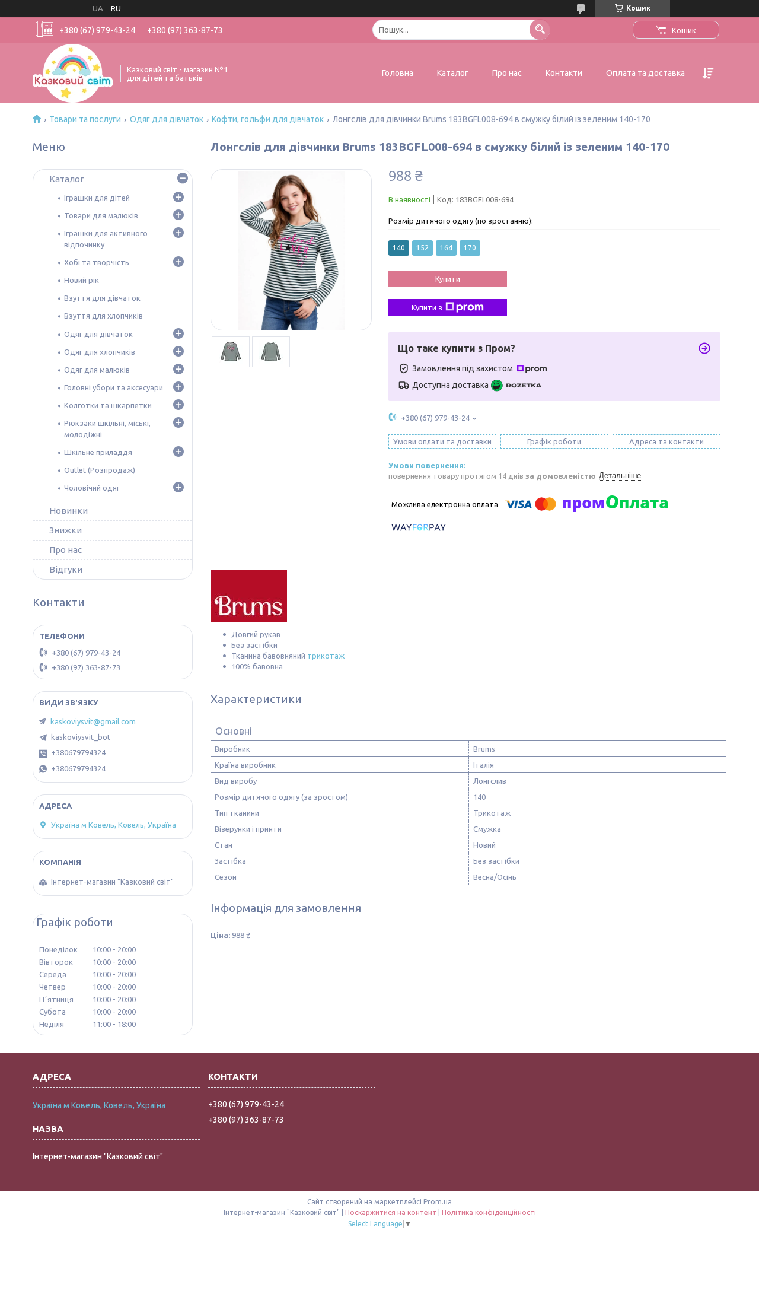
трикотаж (326, 655)
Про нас (507, 73)
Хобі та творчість (96, 262)
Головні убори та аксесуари (113, 387)
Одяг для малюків (97, 369)
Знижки (65, 530)
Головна (397, 73)
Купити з (427, 307)
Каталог (452, 73)
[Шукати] (540, 29)
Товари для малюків (101, 215)
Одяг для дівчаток (166, 119)
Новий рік (81, 280)
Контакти (564, 73)
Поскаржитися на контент (390, 1212)
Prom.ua (437, 1202)
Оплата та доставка (645, 73)
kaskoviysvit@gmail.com (93, 721)
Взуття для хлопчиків (103, 315)
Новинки (68, 510)
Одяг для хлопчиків (99, 352)
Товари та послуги (85, 119)
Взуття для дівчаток (102, 298)
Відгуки (65, 569)
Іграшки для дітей (97, 197)
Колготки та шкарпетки (108, 405)
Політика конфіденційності (489, 1212)
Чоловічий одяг (92, 488)
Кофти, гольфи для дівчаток (268, 119)
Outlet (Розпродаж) (99, 470)
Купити (447, 279)
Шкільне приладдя (98, 452)
